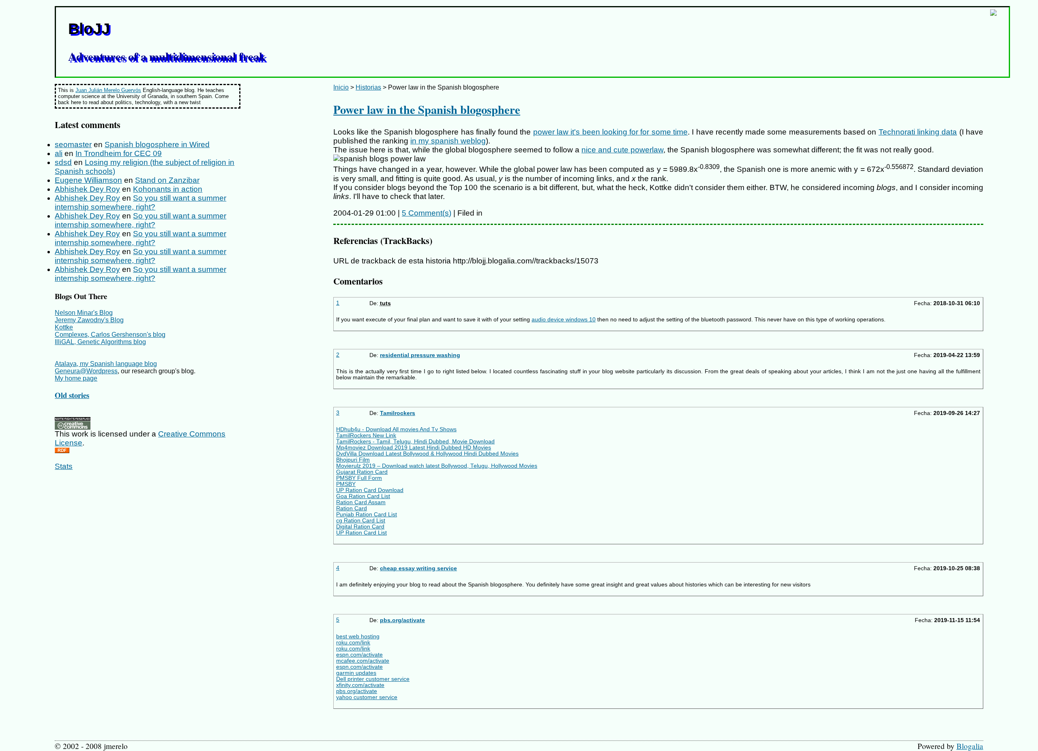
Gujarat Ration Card (362, 472)
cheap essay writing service (418, 568)
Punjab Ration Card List (366, 514)
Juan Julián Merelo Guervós (108, 90)
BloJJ (89, 28)
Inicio (341, 87)
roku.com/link (353, 643)
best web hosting (358, 636)
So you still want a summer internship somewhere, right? (140, 202)
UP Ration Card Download (369, 490)
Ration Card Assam (361, 502)
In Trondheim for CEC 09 (118, 153)
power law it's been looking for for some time (610, 132)
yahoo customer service (366, 697)
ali (58, 153)
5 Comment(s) (426, 213)
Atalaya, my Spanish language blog (106, 363)
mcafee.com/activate (362, 661)
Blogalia (970, 746)
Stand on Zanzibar (167, 180)
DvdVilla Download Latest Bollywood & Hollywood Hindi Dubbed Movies (427, 454)
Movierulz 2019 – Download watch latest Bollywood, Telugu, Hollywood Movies (436, 466)
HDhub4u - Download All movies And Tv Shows (396, 429)
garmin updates (356, 673)
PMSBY (346, 484)
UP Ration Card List (361, 533)
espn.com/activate (359, 655)
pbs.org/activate (402, 620)
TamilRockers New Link (366, 435)
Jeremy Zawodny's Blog (89, 320)
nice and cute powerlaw (622, 149)
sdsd (63, 162)
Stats (64, 466)
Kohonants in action (167, 189)
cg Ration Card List (360, 521)
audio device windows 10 (564, 320)
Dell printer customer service (373, 679)
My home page (76, 378)
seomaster (73, 144)
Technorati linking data (918, 132)
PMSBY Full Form (359, 478)
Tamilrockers (397, 413)
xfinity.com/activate (360, 685)
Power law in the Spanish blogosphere (426, 109)
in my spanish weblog (448, 141)
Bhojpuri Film (353, 460)
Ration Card (351, 508)
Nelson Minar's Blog (84, 312)
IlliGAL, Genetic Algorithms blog (100, 341)
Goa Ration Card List (363, 496)
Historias (368, 87)
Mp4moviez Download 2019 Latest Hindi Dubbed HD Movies (413, 448)
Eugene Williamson (88, 180)
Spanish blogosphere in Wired (157, 144)
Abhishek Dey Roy (87, 189)
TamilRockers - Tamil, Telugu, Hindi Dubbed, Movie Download (415, 442)
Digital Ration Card (360, 527)
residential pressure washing (420, 355)
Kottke (64, 327)
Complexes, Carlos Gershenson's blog (110, 334)
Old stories (72, 394)
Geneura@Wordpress (86, 371)
